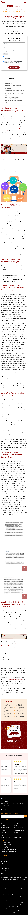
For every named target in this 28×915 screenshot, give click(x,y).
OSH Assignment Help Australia (8, 711)
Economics (3, 859)
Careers (3, 830)
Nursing (3, 863)
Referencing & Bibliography (7, 853)
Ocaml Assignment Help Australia (19, 708)
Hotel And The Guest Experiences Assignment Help (12, 83)
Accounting (3, 858)
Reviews (16, 832)
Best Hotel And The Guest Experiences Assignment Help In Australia (13, 101)
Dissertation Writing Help (6, 842)
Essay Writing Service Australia (8, 705)
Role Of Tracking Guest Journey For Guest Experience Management (14, 91)
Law (2, 865)
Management (4, 861)
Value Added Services (19, 834)
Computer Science (5, 868)
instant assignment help (15, 679)
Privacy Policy (17, 822)
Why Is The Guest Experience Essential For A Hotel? (15, 94)
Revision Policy (17, 825)
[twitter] (3, 809)
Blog (2, 834)
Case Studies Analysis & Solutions (8, 849)
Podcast (16, 835)
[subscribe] (25, 816)
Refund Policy (17, 823)
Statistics (3, 873)
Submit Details (14, 67)
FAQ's (2, 835)
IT (1, 866)
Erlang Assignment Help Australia (19, 717)
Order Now (10, 6)
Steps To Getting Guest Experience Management (13, 88)
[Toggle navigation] (25, 2)
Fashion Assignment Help (19, 714)
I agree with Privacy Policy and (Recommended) (14, 58)
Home (2, 822)
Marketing (3, 870)
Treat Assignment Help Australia (19, 711)
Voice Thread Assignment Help (8, 717)
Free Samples (4, 832)
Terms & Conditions (20, 57)
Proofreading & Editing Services (8, 846)
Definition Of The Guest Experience (13, 85)
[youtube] (5, 809)
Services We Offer (5, 827)
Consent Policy (17, 829)
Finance (3, 871)
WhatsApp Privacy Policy (19, 837)
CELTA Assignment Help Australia (8, 714)
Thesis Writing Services (6, 844)
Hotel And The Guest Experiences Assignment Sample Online (12, 98)
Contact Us (3, 829)
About (2, 823)
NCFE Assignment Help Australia (19, 705)
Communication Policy (19, 830)
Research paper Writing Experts (8, 851)
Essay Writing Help (5, 847)
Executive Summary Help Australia (8, 708)
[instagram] (1, 809)
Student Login (17, 6)
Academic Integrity (5, 837)
